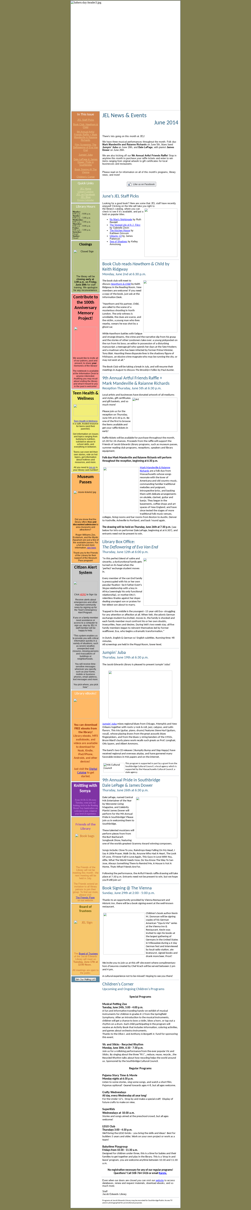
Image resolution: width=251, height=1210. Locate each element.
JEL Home (85, 188)
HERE (83, 594)
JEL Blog (85, 197)
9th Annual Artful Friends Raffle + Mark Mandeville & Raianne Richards (85, 135)
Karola (162, 1173)
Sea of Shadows (118, 241)
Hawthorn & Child (121, 284)
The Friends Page (85, 897)
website (160, 1180)
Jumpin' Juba (86, 154)
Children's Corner (86, 176)
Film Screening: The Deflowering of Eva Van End (85, 147)
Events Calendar (85, 200)
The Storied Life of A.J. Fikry (125, 225)
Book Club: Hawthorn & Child (85, 126)
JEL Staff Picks (85, 120)
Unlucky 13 (116, 236)
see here (91, 547)
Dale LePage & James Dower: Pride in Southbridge (86, 162)
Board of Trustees (88, 953)
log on (92, 467)
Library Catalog (86, 191)
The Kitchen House (120, 230)
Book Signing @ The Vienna (86, 171)
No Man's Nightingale (121, 219)
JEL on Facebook (85, 194)
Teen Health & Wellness (86, 421)
